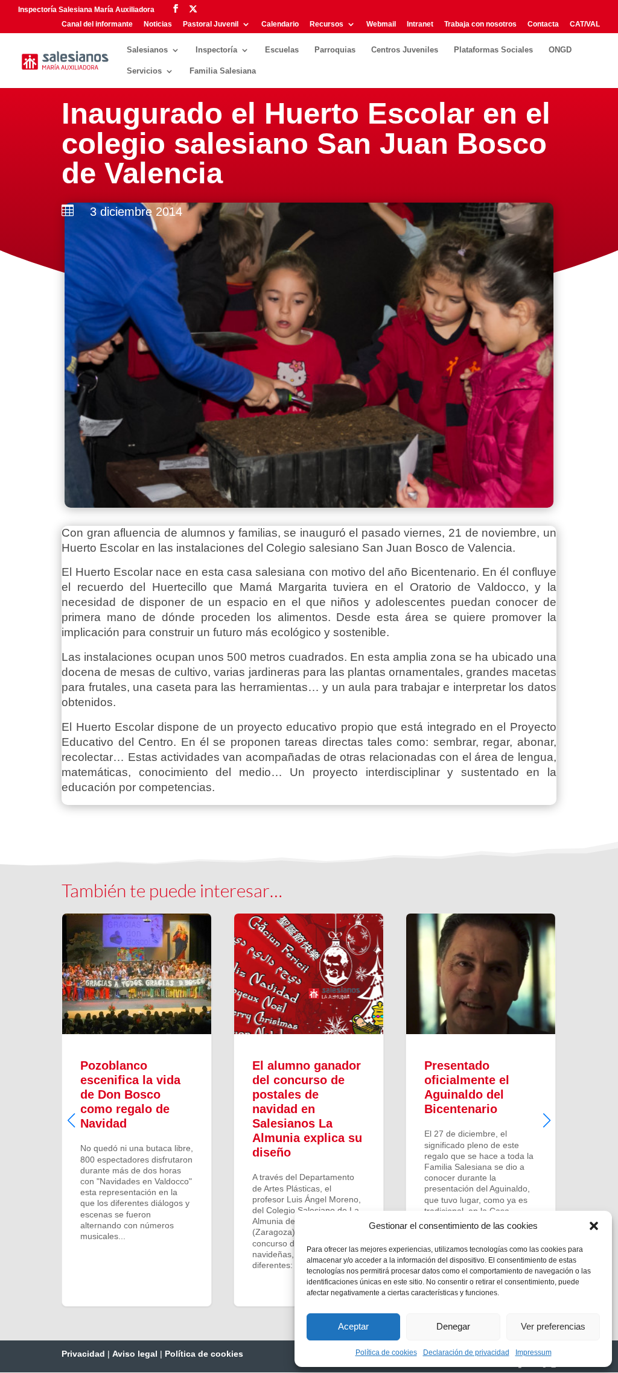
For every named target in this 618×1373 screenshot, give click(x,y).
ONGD (560, 50)
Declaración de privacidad (466, 1352)
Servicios (144, 71)
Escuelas (282, 50)
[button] (594, 1226)
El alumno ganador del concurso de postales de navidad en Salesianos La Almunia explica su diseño (308, 1110)
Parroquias (334, 50)
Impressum (533, 1352)
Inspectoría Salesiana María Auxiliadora (86, 9)
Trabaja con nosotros (480, 24)
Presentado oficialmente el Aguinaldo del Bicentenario (480, 1110)
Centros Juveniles (404, 50)
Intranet (420, 24)
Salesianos (147, 50)
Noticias (158, 24)
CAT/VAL (585, 24)
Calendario (280, 24)
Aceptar (353, 1326)
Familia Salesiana (223, 71)
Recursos (326, 24)
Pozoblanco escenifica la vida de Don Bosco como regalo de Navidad (136, 1110)
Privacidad (83, 1354)
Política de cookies (386, 1352)
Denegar (453, 1326)
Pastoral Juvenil (210, 24)
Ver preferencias (553, 1326)
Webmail (381, 24)
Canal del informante (97, 24)
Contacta (543, 24)
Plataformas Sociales (493, 50)
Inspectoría (216, 50)
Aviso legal (135, 1354)
